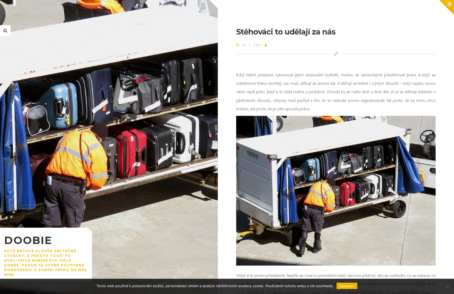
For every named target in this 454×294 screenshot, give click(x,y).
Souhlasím (347, 286)
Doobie (28, 240)
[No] (447, 286)
